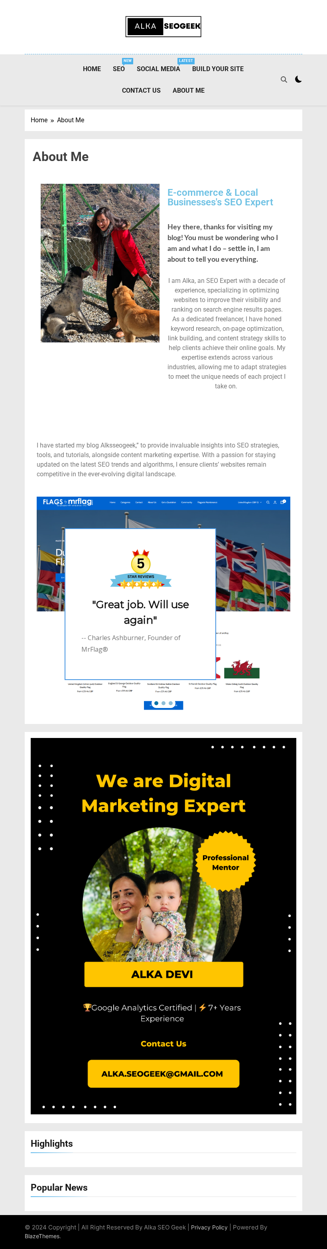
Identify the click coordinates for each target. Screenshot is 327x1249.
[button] (156, 703)
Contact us (141, 90)
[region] (163, 604)
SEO (122, 66)
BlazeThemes (42, 1236)
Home (92, 69)
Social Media (161, 66)
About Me (189, 90)
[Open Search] (284, 79)
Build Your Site (218, 69)
